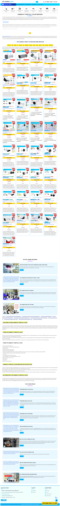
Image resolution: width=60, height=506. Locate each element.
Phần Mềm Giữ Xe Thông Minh (26, 413)
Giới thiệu (47, 490)
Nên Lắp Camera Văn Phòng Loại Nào (28, 462)
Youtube (34, 492)
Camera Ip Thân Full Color (6, 36)
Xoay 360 (40, 45)
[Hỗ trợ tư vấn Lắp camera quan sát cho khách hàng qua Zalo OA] (56, 497)
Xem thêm (21, 295)
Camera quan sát (21, 4)
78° (23, 45)
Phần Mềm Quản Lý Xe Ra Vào (26, 400)
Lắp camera (8, 1)
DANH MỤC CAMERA (7, 4)
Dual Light (20, 45)
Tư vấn (38, 4)
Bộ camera (34, 4)
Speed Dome (51, 45)
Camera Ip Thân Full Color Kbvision (30, 14)
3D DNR (15, 45)
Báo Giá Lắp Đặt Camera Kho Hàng (27, 439)
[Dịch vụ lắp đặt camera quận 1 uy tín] (16, 4)
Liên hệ (41, 4)
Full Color (30, 45)
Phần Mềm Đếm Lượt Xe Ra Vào (26, 389)
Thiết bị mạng (48, 495)
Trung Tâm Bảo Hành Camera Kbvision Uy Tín (25, 319)
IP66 (12, 45)
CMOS (37, 45)
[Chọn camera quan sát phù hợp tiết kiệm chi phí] (57, 10)
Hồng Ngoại (26, 45)
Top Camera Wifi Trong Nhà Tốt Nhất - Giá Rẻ (29, 277)
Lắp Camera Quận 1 (5, 487)
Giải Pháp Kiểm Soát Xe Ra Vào (26, 426)
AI (17, 45)
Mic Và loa (9, 45)
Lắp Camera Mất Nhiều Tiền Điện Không (28, 474)
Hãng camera (28, 4)
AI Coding (46, 45)
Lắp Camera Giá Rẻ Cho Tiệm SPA (27, 290)
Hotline (49, 503)
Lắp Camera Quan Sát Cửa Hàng (27, 304)
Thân (43, 45)
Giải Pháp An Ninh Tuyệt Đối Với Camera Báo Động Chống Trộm (33, 264)
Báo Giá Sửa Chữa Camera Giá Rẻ (27, 452)
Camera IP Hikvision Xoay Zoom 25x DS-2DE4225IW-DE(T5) (31, 316)
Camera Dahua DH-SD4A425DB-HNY (46, 316)
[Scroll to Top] (56, 500)
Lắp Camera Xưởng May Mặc (37, 319)
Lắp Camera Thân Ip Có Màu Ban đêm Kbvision (30, 42)
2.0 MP (34, 45)
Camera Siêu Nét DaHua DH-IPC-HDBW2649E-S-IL (13, 316)
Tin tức (47, 492)
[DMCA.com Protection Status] (3, 500)
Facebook (34, 490)
